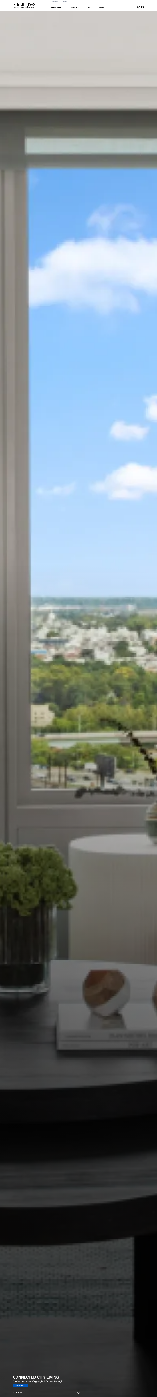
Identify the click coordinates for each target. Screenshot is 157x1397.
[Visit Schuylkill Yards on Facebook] (142, 7)
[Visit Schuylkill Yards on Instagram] (139, 7)
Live (89, 7)
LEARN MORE (19, 1386)
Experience (74, 7)
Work (101, 7)
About (64, 2)
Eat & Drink (56, 7)
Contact (54, 2)
